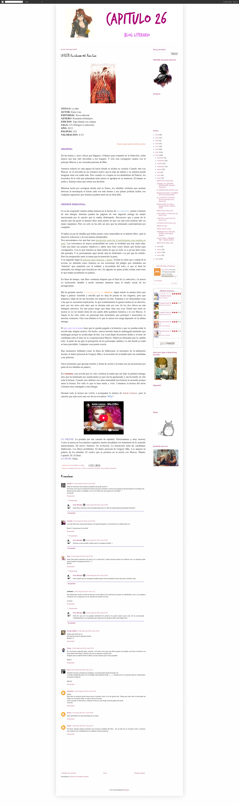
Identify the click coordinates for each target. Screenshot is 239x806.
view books (174, 283)
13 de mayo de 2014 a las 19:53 (84, 483)
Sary (68, 556)
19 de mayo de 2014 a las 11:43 (85, 691)
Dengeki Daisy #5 (165, 303)
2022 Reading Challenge (165, 266)
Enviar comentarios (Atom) (80, 776)
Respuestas (73, 500)
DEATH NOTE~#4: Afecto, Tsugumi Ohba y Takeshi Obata (166, 206)
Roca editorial (105, 468)
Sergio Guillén (72, 631)
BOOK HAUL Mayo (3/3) (165, 181)
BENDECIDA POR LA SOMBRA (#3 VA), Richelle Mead (167, 194)
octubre (160, 163)
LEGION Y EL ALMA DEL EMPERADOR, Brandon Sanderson (166, 185)
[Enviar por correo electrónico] (90, 465)
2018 (157, 144)
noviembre (161, 161)
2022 (157, 135)
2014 (157, 155)
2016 (157, 149)
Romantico (113, 468)
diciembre (160, 158)
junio (159, 175)
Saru (68, 670)
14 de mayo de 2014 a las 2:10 (84, 591)
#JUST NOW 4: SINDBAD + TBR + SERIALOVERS (166, 239)
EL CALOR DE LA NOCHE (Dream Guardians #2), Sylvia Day (166, 199)
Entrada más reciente (69, 773)
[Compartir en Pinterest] (99, 465)
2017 (157, 146)
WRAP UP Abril (162, 226)
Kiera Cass (77, 468)
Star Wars (93, 42)
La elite (83, 468)
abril (158, 246)
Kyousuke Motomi (166, 305)
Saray (69, 648)
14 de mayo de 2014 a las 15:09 (97, 540)
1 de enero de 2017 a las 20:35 (82, 713)
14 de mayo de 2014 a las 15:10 (97, 613)
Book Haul (81, 42)
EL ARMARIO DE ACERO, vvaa (167, 190)
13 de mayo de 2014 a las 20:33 (84, 521)
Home (61, 42)
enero (159, 255)
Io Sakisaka (164, 298)
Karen (69, 713)
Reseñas (70, 42)
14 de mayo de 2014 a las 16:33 (88, 631)
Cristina (70, 521)
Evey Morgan (77, 505)
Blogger (126, 790)
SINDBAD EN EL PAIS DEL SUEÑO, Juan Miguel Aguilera (166, 233)
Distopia (70, 468)
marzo (159, 249)
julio (158, 172)
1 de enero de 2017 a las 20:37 (82, 726)
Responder (71, 496)
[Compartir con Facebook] (97, 465)
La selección (90, 468)
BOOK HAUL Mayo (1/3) (165, 243)
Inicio (105, 773)
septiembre (161, 166)
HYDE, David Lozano (164, 229)
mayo (159, 178)
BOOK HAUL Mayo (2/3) (165, 211)
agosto (159, 169)
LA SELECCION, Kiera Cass (166, 223)
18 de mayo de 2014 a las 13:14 (82, 670)
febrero (159, 252)
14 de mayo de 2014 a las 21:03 (83, 648)
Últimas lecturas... (167, 291)
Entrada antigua (139, 773)
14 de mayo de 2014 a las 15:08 (97, 505)
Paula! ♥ (70, 483)
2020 (157, 138)
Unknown (70, 691)
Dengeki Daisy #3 (165, 312)
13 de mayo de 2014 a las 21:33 (82, 556)
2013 (157, 259)
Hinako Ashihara (165, 326)
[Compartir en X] (94, 465)
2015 (157, 152)
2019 (157, 141)
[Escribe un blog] (92, 465)
